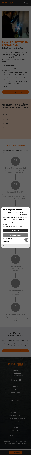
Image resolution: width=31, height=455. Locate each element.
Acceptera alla (15, 230)
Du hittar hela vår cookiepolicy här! (12, 226)
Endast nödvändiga (15, 235)
